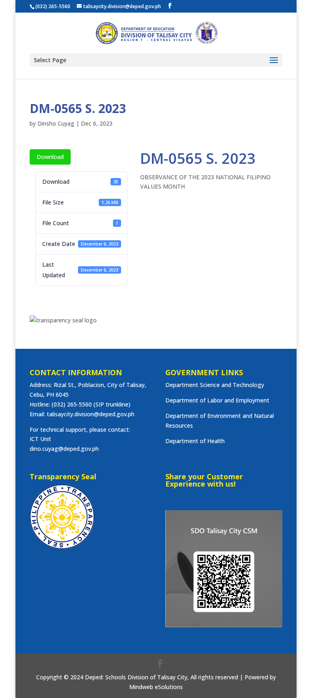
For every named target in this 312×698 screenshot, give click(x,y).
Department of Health (195, 441)
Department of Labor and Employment (217, 400)
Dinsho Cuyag (55, 123)
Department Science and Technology (214, 385)
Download (50, 157)
